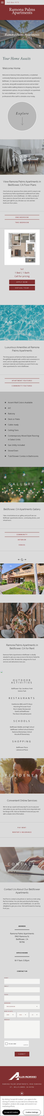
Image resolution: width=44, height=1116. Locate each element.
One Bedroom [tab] (22, 217)
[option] (22, 262)
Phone (6, 994)
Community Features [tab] (22, 386)
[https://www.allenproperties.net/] (22, 1076)
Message (7, 1019)
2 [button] (40, 46)
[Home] (22, 11)
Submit (22, 1054)
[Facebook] (22, 1093)
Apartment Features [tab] (22, 381)
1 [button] (40, 43)
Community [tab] (22, 535)
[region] (22, 1106)
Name (6, 978)
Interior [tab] (22, 540)
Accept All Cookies (11, 1112)
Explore (22, 113)
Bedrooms (7, 1003)
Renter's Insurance (22, 832)
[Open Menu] (0, 1)
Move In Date (8, 1011)
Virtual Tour (22, 288)
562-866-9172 (13, 2)
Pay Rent (22, 828)
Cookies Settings (32, 1112)
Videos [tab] (22, 545)
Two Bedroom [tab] (22, 222)
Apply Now (21, 282)
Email (6, 986)
